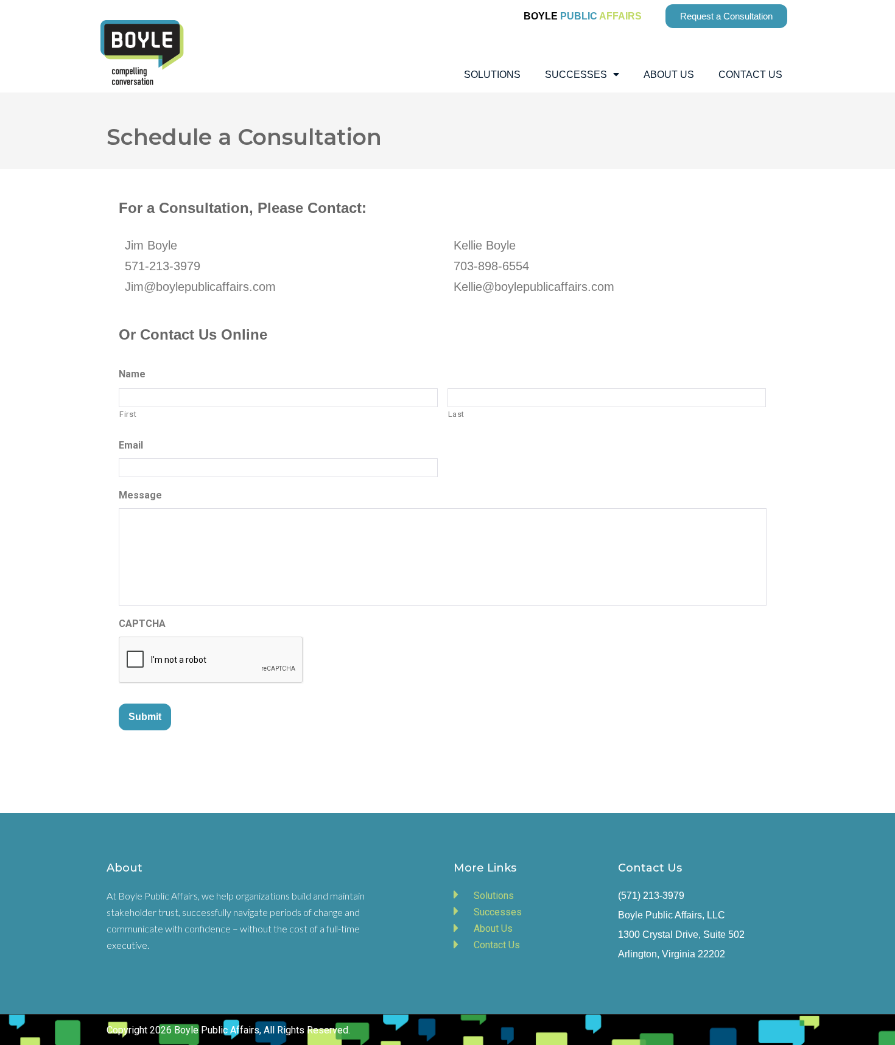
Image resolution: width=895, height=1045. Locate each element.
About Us (669, 74)
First (127, 414)
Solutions (492, 74)
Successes (576, 74)
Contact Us (750, 74)
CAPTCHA (142, 623)
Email (131, 445)
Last (456, 414)
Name (132, 374)
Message (140, 495)
